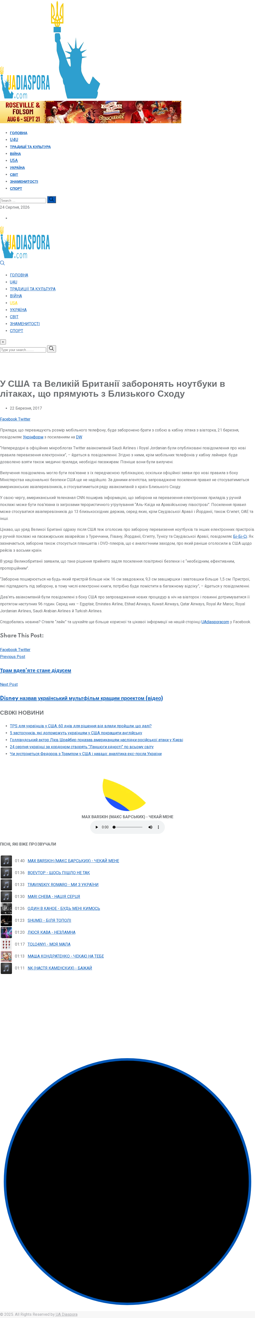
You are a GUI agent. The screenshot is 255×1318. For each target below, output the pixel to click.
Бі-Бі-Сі (240, 536)
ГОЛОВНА (18, 133)
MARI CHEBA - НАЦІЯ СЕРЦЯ (54, 896)
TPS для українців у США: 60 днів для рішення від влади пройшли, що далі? (81, 726)
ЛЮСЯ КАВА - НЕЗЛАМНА (51, 932)
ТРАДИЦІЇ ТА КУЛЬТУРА (30, 147)
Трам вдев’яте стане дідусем (35, 670)
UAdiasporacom (215, 622)
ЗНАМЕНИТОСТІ (24, 182)
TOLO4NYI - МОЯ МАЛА (49, 944)
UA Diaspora (66, 1314)
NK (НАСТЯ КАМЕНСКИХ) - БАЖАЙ (60, 968)
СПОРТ (16, 189)
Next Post (9, 684)
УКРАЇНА (17, 168)
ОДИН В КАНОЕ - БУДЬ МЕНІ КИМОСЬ (64, 908)
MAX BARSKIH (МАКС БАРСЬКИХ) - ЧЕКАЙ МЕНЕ (73, 860)
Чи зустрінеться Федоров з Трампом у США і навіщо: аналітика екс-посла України (86, 753)
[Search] (2, 264)
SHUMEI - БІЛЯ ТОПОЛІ (49, 920)
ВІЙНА (15, 154)
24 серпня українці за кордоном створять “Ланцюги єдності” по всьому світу (82, 746)
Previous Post (12, 656)
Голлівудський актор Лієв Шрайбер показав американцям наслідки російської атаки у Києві (96, 739)
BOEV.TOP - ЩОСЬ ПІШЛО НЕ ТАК (59, 872)
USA (14, 161)
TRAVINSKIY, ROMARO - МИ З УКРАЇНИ (63, 884)
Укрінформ (33, 437)
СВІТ (14, 175)
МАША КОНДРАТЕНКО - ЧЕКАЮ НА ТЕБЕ (66, 956)
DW (79, 437)
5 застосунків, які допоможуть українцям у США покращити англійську (76, 733)
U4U (14, 140)
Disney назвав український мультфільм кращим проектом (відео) (81, 698)
